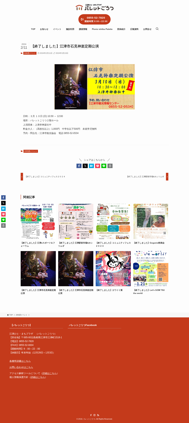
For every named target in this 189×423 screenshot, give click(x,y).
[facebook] (91, 415)
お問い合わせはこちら (21, 367)
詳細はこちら (50, 373)
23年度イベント (30, 53)
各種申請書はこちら (20, 361)
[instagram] (94, 415)
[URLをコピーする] (110, 166)
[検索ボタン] (157, 29)
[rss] (98, 415)
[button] (79, 166)
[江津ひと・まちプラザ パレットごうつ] (94, 7)
